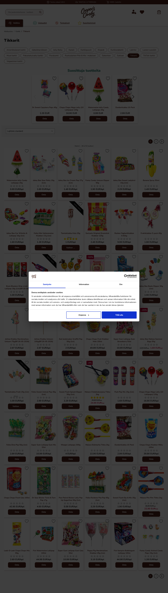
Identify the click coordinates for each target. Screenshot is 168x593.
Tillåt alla (119, 315)
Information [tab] (84, 284)
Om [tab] (120, 284)
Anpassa (82, 315)
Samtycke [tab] (47, 284)
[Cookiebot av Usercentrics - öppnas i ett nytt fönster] (126, 276)
